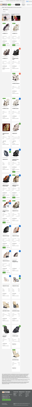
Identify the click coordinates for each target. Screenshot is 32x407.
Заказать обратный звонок (23, 4)
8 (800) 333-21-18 (29, 4)
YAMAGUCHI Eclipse (6, 235)
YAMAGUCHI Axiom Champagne (15, 185)
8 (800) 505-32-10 (6, 398)
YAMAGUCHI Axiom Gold (6, 134)
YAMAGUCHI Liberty (6, 285)
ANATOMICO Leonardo (5, 336)
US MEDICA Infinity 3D (15, 83)
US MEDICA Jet (5, 33)
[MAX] (26, 1)
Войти (31, 1)
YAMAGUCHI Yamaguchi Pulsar (15, 261)
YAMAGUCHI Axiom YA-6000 (6, 211)
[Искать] (12, 5)
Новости (23, 0)
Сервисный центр (27, 396)
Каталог (10, 4)
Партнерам (27, 394)
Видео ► (4, 23)
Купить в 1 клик (8, 197)
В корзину (14, 171)
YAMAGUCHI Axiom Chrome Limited (6, 185)
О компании (7, 0)
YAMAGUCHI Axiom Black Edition (15, 160)
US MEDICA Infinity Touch (15, 59)
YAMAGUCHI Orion (15, 210)
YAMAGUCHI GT (5, 159)
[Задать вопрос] (9, 192)
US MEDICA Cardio (6, 108)
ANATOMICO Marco (15, 359)
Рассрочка (17, 0)
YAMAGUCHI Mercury (6, 260)
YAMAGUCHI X (14, 133)
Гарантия (14, 394)
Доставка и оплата (12, 0)
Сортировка (4, 11)
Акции (21, 0)
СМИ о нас (20, 395)
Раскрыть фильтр (6, 9)
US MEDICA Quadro (15, 108)
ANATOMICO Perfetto (6, 310)
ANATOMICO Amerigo (15, 310)
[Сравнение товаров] (14, 5)
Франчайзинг (27, 393)
